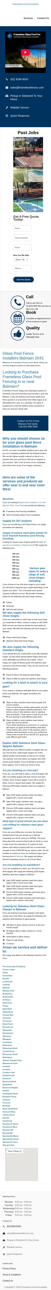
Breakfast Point (9, 1097)
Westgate (7, 1039)
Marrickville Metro (10, 1136)
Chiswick (7, 1018)
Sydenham (7, 1003)
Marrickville (8, 1133)
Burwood (7, 1078)
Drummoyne (8, 1033)
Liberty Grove (9, 1115)
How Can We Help (21, 255)
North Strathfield (10, 1109)
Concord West (9, 1112)
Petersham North (10, 1048)
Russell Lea (8, 1027)
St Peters (7, 1000)
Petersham (7, 1045)
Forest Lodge (9, 969)
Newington (7, 1057)
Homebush (7, 1121)
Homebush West (10, 1127)
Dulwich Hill (8, 1130)
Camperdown (8, 1051)
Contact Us (43, 18)
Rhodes (6, 1118)
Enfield (6, 1091)
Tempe (5, 1006)
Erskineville (8, 997)
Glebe (5, 972)
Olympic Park (8, 1145)
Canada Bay (8, 1015)
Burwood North (9, 1081)
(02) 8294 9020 (19, 79)
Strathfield (7, 1084)
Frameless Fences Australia (25, 4)
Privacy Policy (9, 1268)
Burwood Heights (10, 1088)
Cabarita (6, 1100)
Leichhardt (7, 982)
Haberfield (7, 1009)
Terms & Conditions (12, 1275)
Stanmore (7, 1036)
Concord (6, 1103)
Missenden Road (10, 1054)
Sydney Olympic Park (12, 1060)
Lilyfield (6, 985)
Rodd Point (8, 1024)
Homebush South (10, 1124)
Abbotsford (8, 1012)
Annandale (7, 976)
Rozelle (6, 979)
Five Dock (7, 1021)
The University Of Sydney (14, 966)
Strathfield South (10, 1094)
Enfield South (9, 1075)
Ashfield (6, 1066)
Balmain (20, 856)
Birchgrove (7, 994)
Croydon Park (9, 1072)
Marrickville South (11, 1139)
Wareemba (7, 1030)
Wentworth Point (10, 1063)
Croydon (6, 1069)
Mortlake (6, 1106)
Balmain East (8, 991)
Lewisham (7, 1042)
